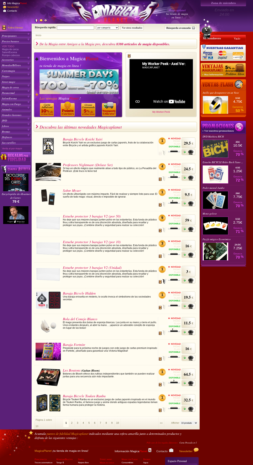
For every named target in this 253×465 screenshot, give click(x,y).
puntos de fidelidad (67, 433)
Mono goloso (210, 213)
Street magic (8, 82)
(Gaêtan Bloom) (90, 371)
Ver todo (8, 46)
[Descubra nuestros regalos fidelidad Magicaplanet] (16, 157)
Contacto (12, 10)
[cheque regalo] (15, 213)
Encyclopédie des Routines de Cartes (16, 196)
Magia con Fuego (11, 104)
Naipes (5, 76)
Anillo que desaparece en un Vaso (221, 92)
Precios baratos (10, 41)
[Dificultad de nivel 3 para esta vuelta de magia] (174, 177)
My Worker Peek (161, 112)
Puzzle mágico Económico (217, 239)
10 (117, 423)
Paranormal (8, 93)
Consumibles (127, 462)
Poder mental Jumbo (214, 188)
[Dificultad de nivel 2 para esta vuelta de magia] (174, 203)
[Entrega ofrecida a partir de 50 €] (109, 109)
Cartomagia (8, 70)
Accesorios (8, 59)
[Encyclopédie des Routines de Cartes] (15, 190)
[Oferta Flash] (223, 84)
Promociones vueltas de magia (223, 127)
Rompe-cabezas (11, 55)
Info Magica (17, 3)
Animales (7, 109)
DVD (4, 120)
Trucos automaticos (43, 462)
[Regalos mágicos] (68, 109)
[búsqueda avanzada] (180, 27)
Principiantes (9, 36)
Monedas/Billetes (11, 65)
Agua (145, 462)
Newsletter (13, 7)
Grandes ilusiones (11, 115)
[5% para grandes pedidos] (223, 70)
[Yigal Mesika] (15, 233)
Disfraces (7, 137)
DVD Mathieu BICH (213, 136)
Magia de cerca (10, 49)
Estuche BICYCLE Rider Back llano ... (223, 162)
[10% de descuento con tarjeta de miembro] (47, 109)
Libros (5, 126)
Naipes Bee (83, 462)
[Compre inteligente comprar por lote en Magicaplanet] (16, 169)
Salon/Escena (9, 52)
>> (161, 423)
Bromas (6, 131)
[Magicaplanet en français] (36, 21)
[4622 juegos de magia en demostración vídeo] (16, 28)
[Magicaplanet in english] (45, 21)
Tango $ (60, 462)
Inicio (38, 35)
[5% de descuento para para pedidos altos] (89, 109)
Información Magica (131, 451)
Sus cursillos (9, 142)
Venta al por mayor (12, 148)
